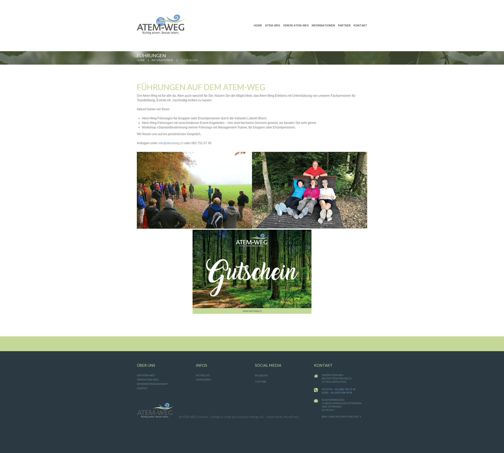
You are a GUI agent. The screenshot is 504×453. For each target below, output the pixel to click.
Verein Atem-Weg (148, 379)
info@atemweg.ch (170, 143)
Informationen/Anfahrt (152, 384)
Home (141, 60)
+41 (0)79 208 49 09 (341, 392)
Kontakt (142, 388)
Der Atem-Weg (146, 375)
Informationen (162, 60)
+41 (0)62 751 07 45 (345, 389)
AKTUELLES (203, 375)
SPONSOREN (203, 379)
